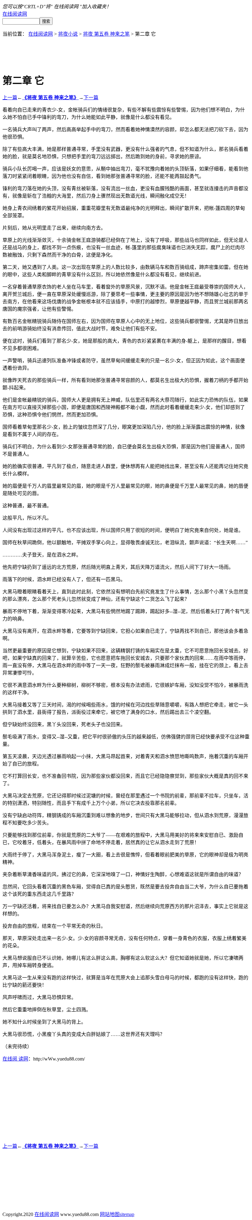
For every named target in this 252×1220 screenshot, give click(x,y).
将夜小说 (68, 34)
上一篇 (9, 97)
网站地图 (110, 1214)
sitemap (127, 1214)
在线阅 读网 (15, 1058)
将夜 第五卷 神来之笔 (106, 34)
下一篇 (91, 97)
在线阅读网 (14, 14)
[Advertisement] (126, 51)
